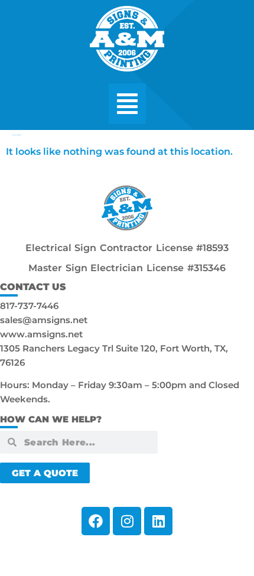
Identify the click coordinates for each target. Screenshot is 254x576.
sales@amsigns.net (43, 320)
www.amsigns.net (41, 334)
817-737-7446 (29, 305)
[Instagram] (127, 521)
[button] (127, 103)
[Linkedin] (158, 521)
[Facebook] (96, 521)
